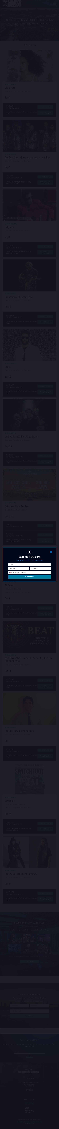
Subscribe (29, 577)
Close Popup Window (51, 551)
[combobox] (10, 572)
